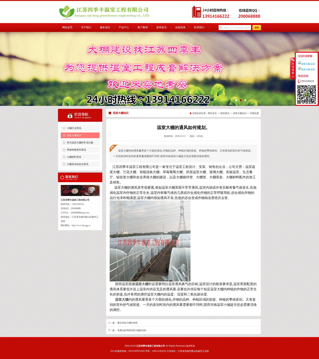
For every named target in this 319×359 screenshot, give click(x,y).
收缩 (292, 68)
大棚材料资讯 (74, 157)
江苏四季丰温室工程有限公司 (159, 69)
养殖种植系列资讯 (76, 149)
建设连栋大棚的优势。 (128, 322)
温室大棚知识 (74, 135)
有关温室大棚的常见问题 (80, 142)
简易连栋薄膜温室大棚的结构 (131, 330)
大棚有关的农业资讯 (77, 164)
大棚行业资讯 (74, 128)
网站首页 (212, 113)
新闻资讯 (224, 113)
